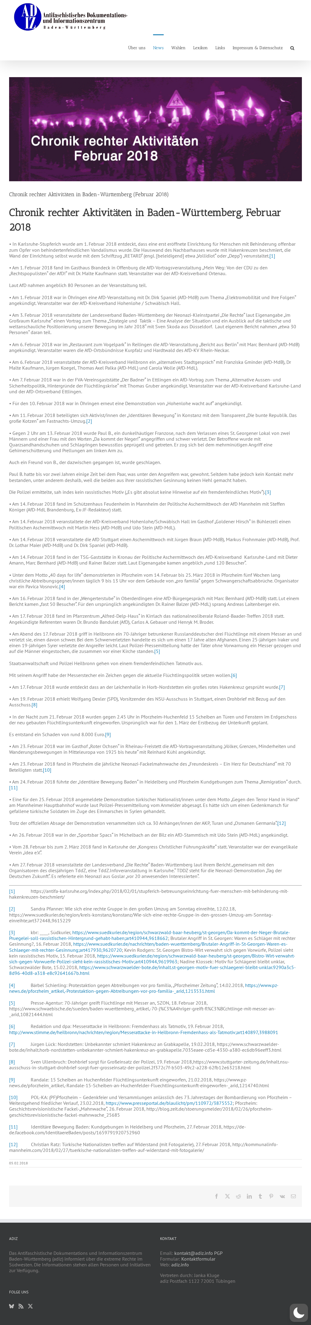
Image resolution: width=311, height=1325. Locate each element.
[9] (108, 734)
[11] (13, 787)
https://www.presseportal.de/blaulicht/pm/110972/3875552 (169, 1103)
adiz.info (180, 1265)
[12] (281, 823)
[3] (268, 492)
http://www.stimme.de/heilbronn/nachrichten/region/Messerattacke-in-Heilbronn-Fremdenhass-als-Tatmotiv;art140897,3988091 (143, 1032)
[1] (272, 256)
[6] (234, 675)
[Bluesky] (11, 1306)
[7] (282, 687)
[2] (89, 421)
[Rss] (21, 1306)
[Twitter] (30, 1306)
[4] (62, 586)
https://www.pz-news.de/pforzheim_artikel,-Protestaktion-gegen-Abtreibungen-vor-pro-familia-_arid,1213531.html (144, 988)
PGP (218, 1253)
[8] (34, 705)
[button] (292, 47)
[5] (157, 651)
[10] (47, 770)
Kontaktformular (198, 1259)
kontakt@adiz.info (193, 1253)
